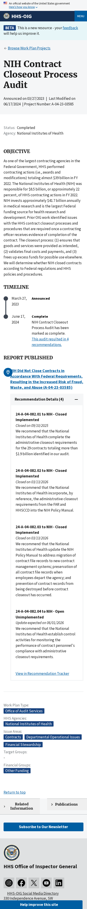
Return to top (15, 792)
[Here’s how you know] (43, 5)
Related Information (21, 806)
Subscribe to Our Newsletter (43, 826)
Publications (66, 804)
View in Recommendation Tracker (42, 673)
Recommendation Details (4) (39, 399)
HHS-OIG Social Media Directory (33, 893)
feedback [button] (70, 27)
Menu (80, 16)
